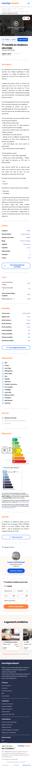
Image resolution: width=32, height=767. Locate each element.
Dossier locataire (6, 711)
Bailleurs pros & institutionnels (9, 732)
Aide (3, 693)
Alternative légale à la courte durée (10, 729)
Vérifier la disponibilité (16, 606)
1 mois (28, 327)
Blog (3, 740)
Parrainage (4, 743)
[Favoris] (24, 18)
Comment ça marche (7, 690)
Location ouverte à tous (7, 703)
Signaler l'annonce (9, 547)
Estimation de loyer (6, 727)
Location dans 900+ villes (8, 714)
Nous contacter (5, 696)
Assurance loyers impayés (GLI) (9, 722)
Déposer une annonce (7, 724)
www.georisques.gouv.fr (8, 507)
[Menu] (28, 3)
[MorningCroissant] (10, 4)
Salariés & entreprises (7, 709)
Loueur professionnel (16, 562)
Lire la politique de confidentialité (10, 759)
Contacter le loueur (16, 571)
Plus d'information (24, 502)
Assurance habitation (7, 706)
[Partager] (28, 18)
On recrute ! (4, 688)
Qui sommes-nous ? (6, 685)
